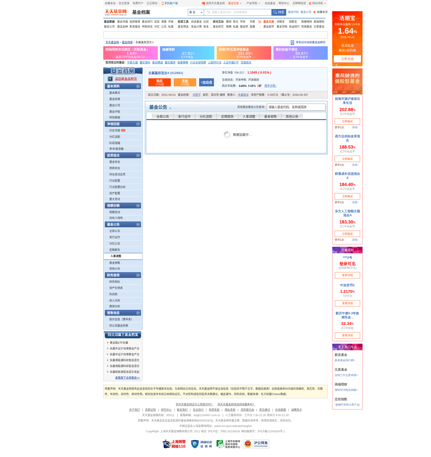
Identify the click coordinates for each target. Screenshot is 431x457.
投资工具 (183, 21)
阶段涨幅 (114, 143)
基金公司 (306, 12)
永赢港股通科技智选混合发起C (124, 367)
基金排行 (147, 21)
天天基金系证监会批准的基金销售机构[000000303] (182, 420)
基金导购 (282, 26)
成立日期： (162, 94)
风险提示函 (247, 409)
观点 (235, 21)
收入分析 (114, 300)
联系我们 (182, 409)
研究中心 (166, 409)
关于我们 (134, 409)
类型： (214, 94)
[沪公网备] (256, 444)
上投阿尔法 (214, 62)
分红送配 (114, 136)
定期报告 (114, 249)
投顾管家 (135, 21)
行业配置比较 (117, 187)
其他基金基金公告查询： (252, 107)
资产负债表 (116, 288)
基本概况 (114, 92)
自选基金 (270, 3)
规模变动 (114, 212)
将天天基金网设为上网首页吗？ (194, 404)
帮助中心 (284, 3)
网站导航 (317, 3)
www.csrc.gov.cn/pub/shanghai (233, 426)
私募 (171, 26)
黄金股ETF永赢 (119, 342)
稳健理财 (306, 21)
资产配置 (114, 193)
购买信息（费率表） (121, 319)
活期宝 (281, 21)
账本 (206, 26)
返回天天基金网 (215, 3)
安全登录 (124, 3)
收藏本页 (320, 12)
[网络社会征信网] (201, 444)
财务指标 (114, 281)
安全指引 (198, 409)
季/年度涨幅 (116, 149)
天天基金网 (112, 42)
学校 (242, 21)
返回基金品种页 (126, 79)
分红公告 (114, 243)
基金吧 (244, 26)
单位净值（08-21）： (246, 72)
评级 (171, 21)
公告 (164, 26)
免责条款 (214, 409)
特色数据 (114, 117)
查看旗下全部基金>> (127, 377)
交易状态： (240, 79)
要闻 (228, 21)
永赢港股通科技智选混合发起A (124, 361)
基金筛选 (183, 26)
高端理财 (319, 21)
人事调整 (115, 256)
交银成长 (246, 62)
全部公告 (114, 231)
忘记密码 (152, 3)
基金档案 (141, 12)
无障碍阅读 (299, 3)
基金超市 (268, 26)
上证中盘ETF (231, 62)
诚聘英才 (296, 409)
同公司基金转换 (118, 325)
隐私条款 (230, 409)
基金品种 (122, 26)
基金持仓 (114, 162)
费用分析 (114, 306)
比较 (206, 21)
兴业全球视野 (198, 62)
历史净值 (114, 130)
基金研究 (218, 26)
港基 (164, 21)
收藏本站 (110, 3)
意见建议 (264, 409)
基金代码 (293, 12)
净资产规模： (280, 94)
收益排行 (294, 26)
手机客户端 (171, 3)
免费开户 (138, 3)
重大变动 (114, 199)
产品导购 (251, 3)
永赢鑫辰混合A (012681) (165, 73)
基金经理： (189, 94)
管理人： (238, 94)
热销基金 (306, 26)
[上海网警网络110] (174, 444)
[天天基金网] (116, 12)
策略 (228, 26)
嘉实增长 (145, 62)
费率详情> (270, 85)
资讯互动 (218, 21)
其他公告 (114, 268)
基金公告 (158, 107)
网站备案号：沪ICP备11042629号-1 (263, 431)
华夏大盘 (132, 62)
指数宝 (293, 21)
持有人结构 (116, 218)
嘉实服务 (170, 62)
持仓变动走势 (117, 174)
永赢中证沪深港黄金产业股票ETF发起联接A (124, 349)
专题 (252, 21)
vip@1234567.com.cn (207, 415)
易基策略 (182, 62)
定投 (157, 21)
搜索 (278, 12)
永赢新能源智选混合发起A (124, 372)
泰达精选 (157, 62)
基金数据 (109, 21)
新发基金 (135, 26)
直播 (252, 26)
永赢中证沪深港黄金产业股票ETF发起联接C (124, 355)
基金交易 (233, 3)
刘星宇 (197, 94)
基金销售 (114, 263)
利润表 (113, 294)
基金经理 (114, 99)
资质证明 (150, 409)
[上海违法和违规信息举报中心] (228, 444)
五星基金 (319, 26)
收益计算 (196, 26)
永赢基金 (243, 94)
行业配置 (114, 180)
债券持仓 (114, 168)
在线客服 (280, 409)
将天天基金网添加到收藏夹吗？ (236, 404)
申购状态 (147, 26)
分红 (157, 26)
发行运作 (114, 237)
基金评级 (114, 111)
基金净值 (122, 21)
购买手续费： (249, 85)
